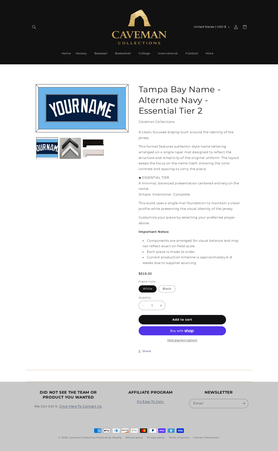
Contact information (206, 437)
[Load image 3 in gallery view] (70, 148)
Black (167, 289)
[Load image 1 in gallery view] (47, 148)
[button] (34, 27)
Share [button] (146, 351)
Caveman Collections (82, 437)
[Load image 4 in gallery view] (93, 148)
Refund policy (134, 437)
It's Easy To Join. (150, 401)
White (147, 289)
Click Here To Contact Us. (80, 406)
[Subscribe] (243, 403)
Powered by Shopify (109, 437)
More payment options (182, 340)
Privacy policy (156, 437)
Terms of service (179, 437)
